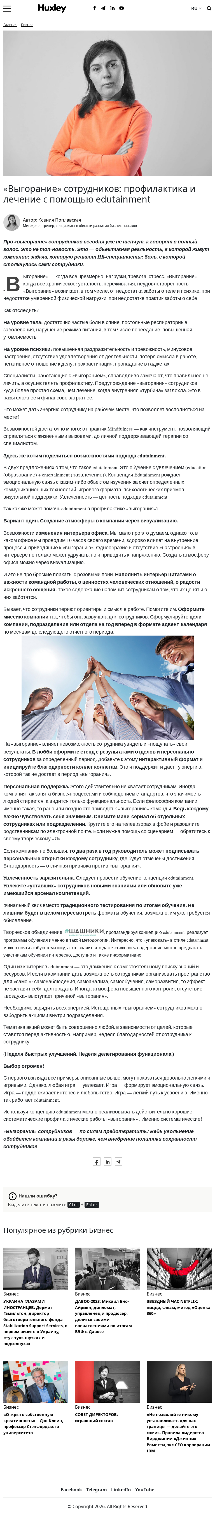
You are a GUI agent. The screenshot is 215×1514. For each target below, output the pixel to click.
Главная (10, 24)
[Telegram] (103, 8)
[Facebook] (94, 8)
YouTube (144, 1490)
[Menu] (7, 8)
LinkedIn (121, 1490)
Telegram (96, 1490)
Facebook (71, 1490)
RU (194, 8)
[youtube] (121, 8)
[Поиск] (209, 8)
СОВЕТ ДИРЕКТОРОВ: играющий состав (96, 1417)
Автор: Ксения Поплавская (52, 220)
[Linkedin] (112, 8)
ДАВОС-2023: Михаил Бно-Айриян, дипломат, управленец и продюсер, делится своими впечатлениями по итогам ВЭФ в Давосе (103, 1316)
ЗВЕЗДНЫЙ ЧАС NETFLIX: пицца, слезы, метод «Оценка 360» (179, 1307)
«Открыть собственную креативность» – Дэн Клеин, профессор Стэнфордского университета (33, 1423)
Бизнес (27, 24)
